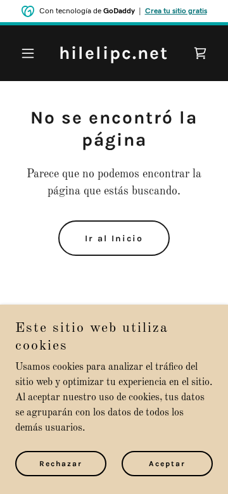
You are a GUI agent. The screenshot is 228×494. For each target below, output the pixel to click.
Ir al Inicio (114, 238)
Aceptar (167, 463)
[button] (30, 53)
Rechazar (60, 463)
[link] (113, 56)
